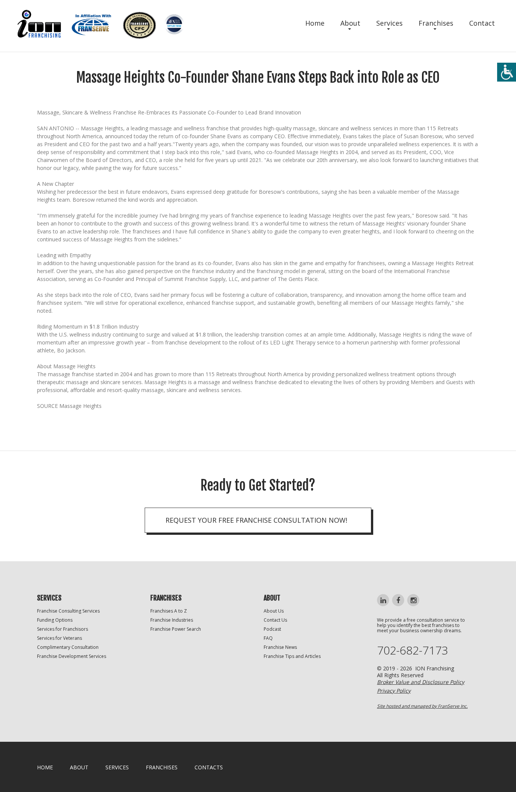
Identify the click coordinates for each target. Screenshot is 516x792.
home (45, 767)
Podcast (272, 629)
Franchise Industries (171, 620)
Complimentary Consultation (68, 647)
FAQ (268, 638)
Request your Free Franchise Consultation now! (256, 520)
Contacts (209, 767)
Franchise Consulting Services (68, 611)
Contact (482, 23)
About (350, 23)
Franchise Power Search (175, 629)
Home (314, 23)
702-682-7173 (412, 650)
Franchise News (280, 647)
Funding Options (55, 620)
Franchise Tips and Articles (292, 656)
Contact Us (275, 620)
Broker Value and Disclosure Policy (420, 681)
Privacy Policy (394, 690)
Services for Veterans (59, 638)
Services (389, 23)
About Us (274, 611)
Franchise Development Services (71, 656)
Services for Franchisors (62, 629)
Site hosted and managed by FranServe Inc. (422, 706)
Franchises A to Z (168, 611)
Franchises (436, 23)
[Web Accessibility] (506, 72)
